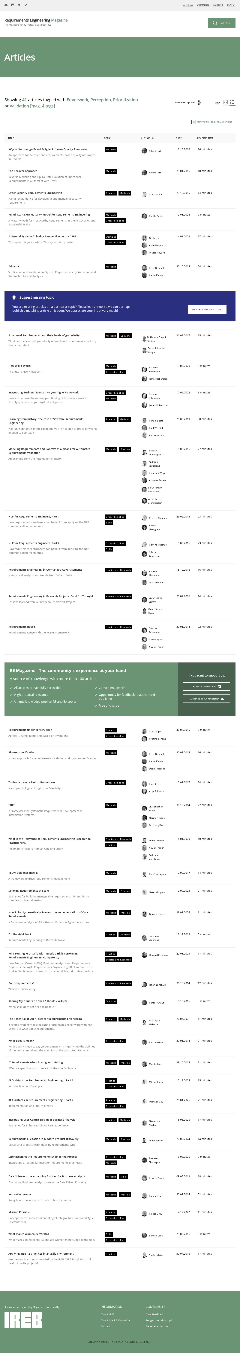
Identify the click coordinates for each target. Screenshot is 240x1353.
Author (145, 138)
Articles (188, 4)
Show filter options (185, 102)
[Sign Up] (6, 5)
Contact (105, 1326)
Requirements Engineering (36, 22)
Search (231, 4)
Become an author (157, 1326)
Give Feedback (155, 1314)
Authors (218, 4)
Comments (203, 4)
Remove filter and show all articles (214, 121)
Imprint (106, 1341)
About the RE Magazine (115, 1320)
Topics (224, 23)
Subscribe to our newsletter (204, 698)
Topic (107, 138)
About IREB (108, 1314)
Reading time (205, 138)
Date (179, 138)
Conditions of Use (139, 1341)
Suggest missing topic (207, 309)
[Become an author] (26, 5)
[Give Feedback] (12, 5)
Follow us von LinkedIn (205, 686)
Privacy (119, 1341)
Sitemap (93, 1341)
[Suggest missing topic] (19, 5)
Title (11, 138)
